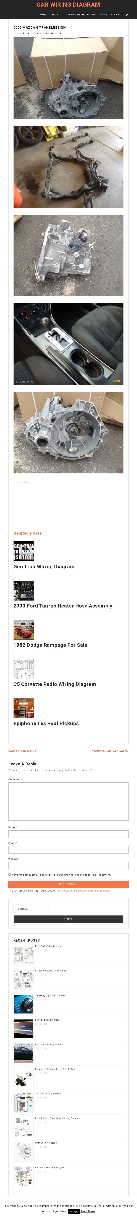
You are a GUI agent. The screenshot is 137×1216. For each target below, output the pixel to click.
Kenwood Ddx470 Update (48, 1020)
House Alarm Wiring (22, 751)
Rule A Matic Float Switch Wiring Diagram (57, 1118)
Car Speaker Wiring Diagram (50, 1167)
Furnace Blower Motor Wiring (50, 971)
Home (42, 14)
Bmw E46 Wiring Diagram (48, 946)
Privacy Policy (109, 14)
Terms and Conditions (80, 14)
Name (13, 827)
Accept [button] (74, 1211)
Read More (88, 1211)
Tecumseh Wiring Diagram (110, 751)
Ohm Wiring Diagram (46, 1143)
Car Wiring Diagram (68, 4)
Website (13, 859)
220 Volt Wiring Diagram (48, 1094)
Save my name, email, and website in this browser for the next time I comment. (61, 874)
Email (12, 843)
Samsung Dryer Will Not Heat (50, 995)
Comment (15, 779)
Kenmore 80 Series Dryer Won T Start (55, 1069)
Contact (56, 14)
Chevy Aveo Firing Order (48, 1044)
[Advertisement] (68, 508)
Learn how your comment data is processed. (83, 891)
